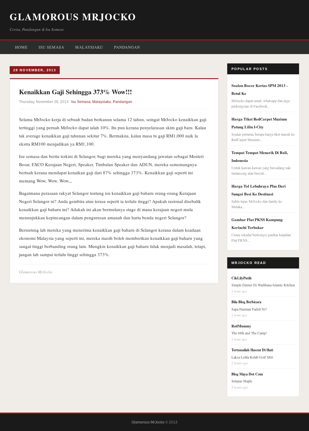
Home (21, 47)
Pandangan (127, 47)
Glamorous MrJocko (73, 16)
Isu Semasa (51, 47)
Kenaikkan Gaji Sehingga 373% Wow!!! (75, 92)
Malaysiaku (89, 47)
